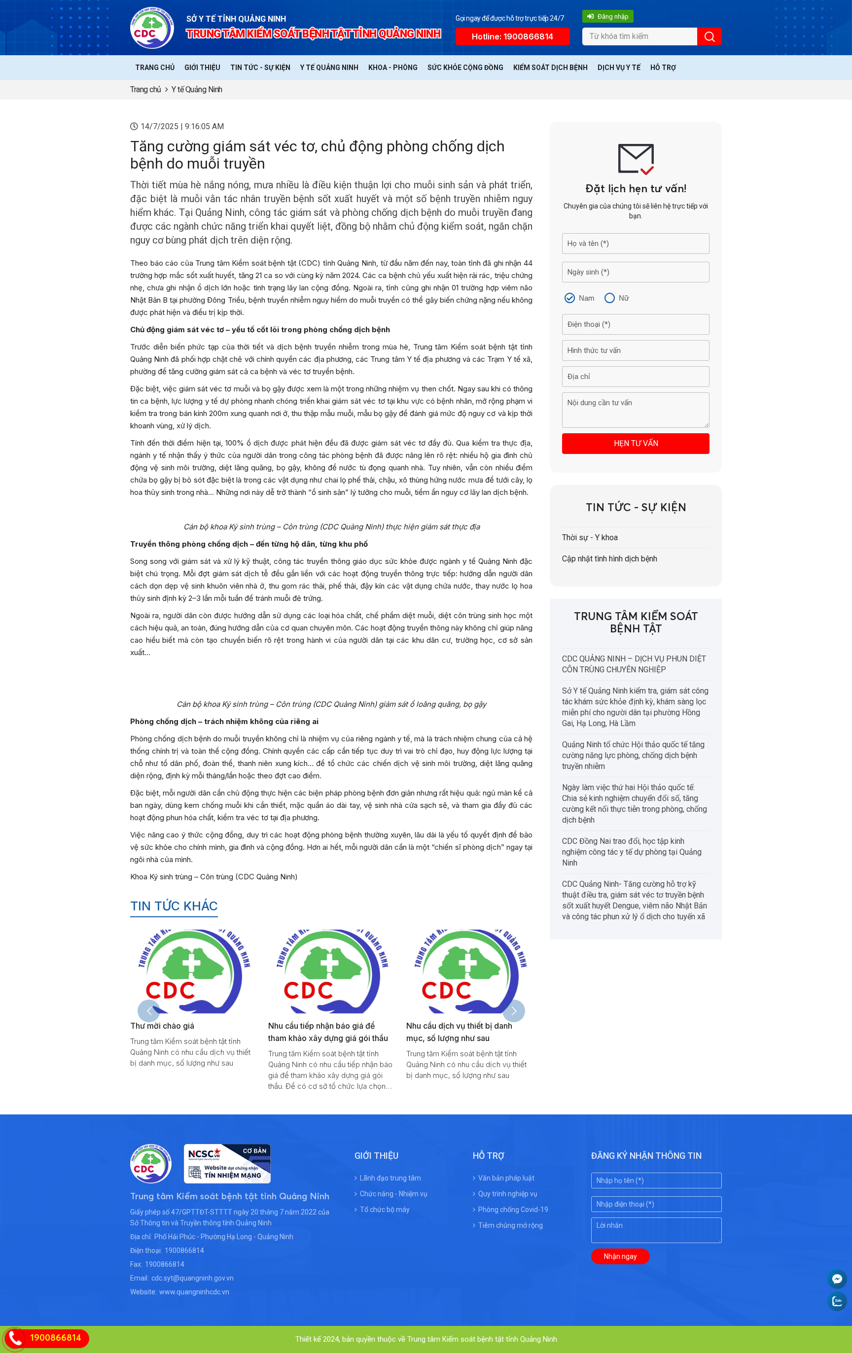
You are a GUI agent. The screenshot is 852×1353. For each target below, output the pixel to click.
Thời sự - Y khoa (590, 537)
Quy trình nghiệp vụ (507, 1194)
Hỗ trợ (663, 67)
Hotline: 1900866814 (512, 36)
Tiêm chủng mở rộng (510, 1225)
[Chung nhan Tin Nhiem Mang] (221, 1177)
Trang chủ (155, 67)
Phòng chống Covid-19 (513, 1210)
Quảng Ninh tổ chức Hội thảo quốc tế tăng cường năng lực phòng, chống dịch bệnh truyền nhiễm (633, 755)
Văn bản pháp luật (506, 1178)
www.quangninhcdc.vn (194, 1292)
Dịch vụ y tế (619, 67)
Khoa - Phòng (393, 67)
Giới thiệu (202, 67)
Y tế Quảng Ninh (329, 67)
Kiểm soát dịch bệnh (550, 67)
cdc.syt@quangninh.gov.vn (192, 1278)
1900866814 (184, 1250)
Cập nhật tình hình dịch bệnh (609, 558)
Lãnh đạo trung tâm (390, 1178)
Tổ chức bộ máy (385, 1210)
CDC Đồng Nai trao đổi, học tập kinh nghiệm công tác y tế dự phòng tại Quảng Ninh (632, 851)
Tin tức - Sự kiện (260, 67)
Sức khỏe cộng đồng (465, 67)
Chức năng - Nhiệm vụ (393, 1194)
